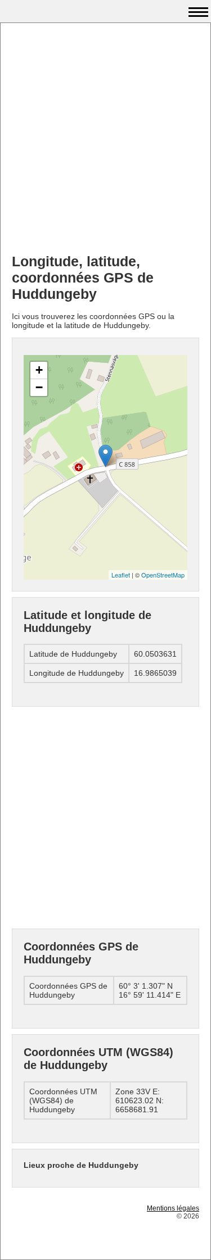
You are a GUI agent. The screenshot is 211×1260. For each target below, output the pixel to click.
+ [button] (39, 370)
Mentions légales (173, 1208)
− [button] (39, 387)
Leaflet (120, 574)
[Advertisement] (105, 139)
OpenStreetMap (163, 574)
